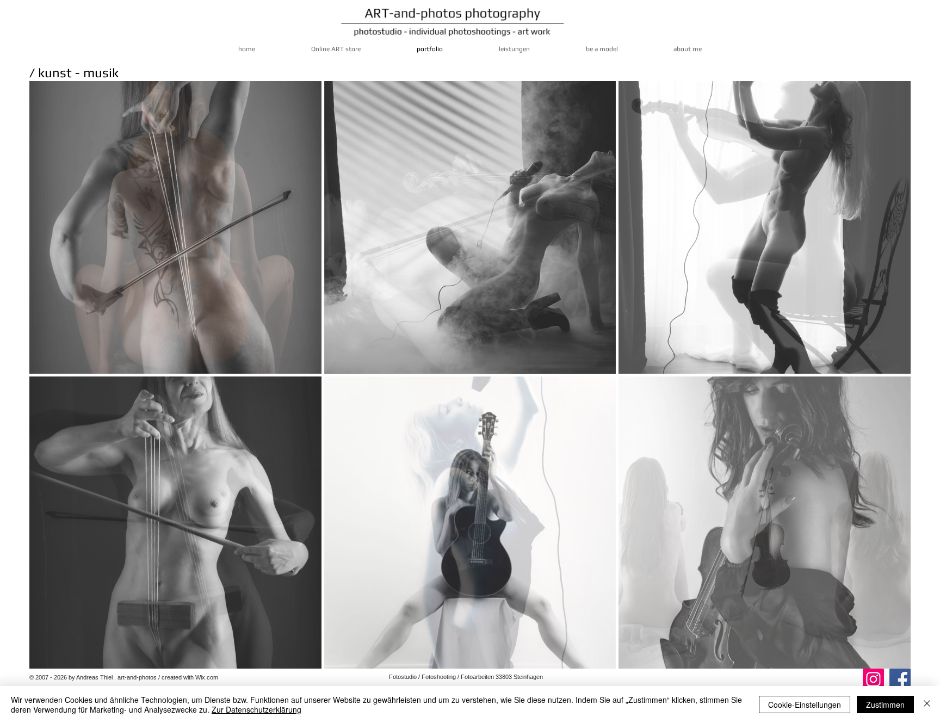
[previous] (52, 384)
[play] (888, 660)
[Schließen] (926, 704)
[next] (887, 384)
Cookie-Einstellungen (804, 704)
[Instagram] (873, 679)
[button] (175, 227)
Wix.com (206, 677)
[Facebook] (900, 679)
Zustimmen (885, 704)
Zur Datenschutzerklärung (256, 709)
